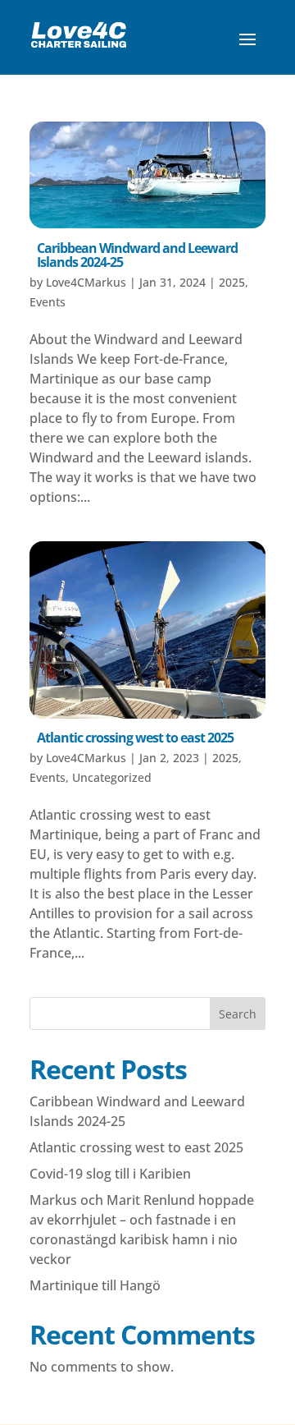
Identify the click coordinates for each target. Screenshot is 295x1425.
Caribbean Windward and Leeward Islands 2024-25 (137, 255)
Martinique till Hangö (95, 1285)
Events (48, 302)
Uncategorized (112, 777)
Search (237, 1014)
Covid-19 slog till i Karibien (110, 1174)
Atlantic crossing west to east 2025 (135, 738)
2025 (232, 282)
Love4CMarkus (86, 282)
